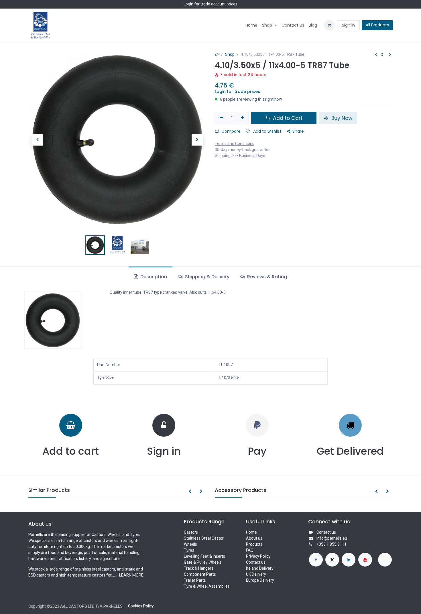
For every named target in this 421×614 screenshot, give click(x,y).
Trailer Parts (195, 580)
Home (251, 532)
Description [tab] (153, 276)
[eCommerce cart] (329, 25)
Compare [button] (231, 131)
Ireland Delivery (260, 568)
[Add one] (242, 118)
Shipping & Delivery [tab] (206, 276)
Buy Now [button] (341, 118)
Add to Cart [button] (287, 118)
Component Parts (200, 574)
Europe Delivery (260, 580)
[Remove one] (221, 118)
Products (254, 544)
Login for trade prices (237, 91)
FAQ (249, 550)
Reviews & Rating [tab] (266, 276)
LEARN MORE (130, 575)
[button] (37, 140)
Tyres (189, 550)
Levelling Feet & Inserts (204, 556)
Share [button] (298, 131)
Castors (191, 532)
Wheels (190, 544)
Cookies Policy (141, 606)
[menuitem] (251, 25)
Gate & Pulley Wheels (203, 562)
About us (254, 538)
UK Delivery (256, 574)
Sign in (348, 25)
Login (188, 4)
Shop (230, 54)
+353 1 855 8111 (331, 544)
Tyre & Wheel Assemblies (207, 586)
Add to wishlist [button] (267, 131)
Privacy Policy (258, 556)
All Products (377, 25)
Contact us (255, 562)
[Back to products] (382, 55)
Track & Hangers (198, 568)
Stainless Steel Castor (204, 538)
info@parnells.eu (331, 538)
